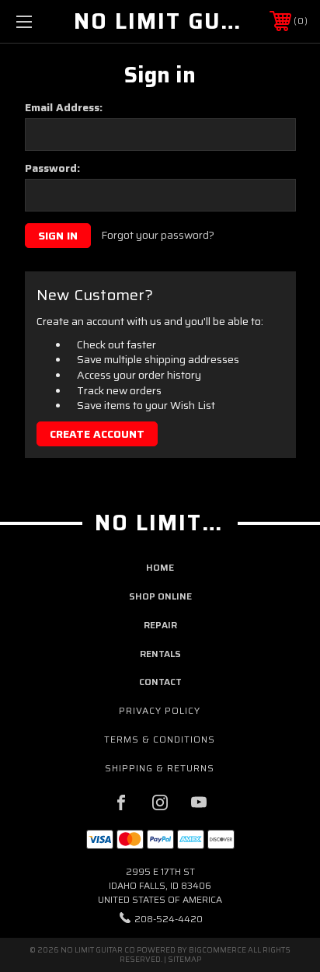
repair (160, 624)
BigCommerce (217, 950)
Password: (52, 168)
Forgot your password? (157, 235)
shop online (160, 596)
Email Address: (64, 107)
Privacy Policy (159, 710)
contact (160, 681)
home (160, 567)
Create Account (97, 433)
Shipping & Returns (159, 767)
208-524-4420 (168, 918)
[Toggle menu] (45, 21)
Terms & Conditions (159, 739)
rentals (160, 653)
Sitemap (184, 959)
